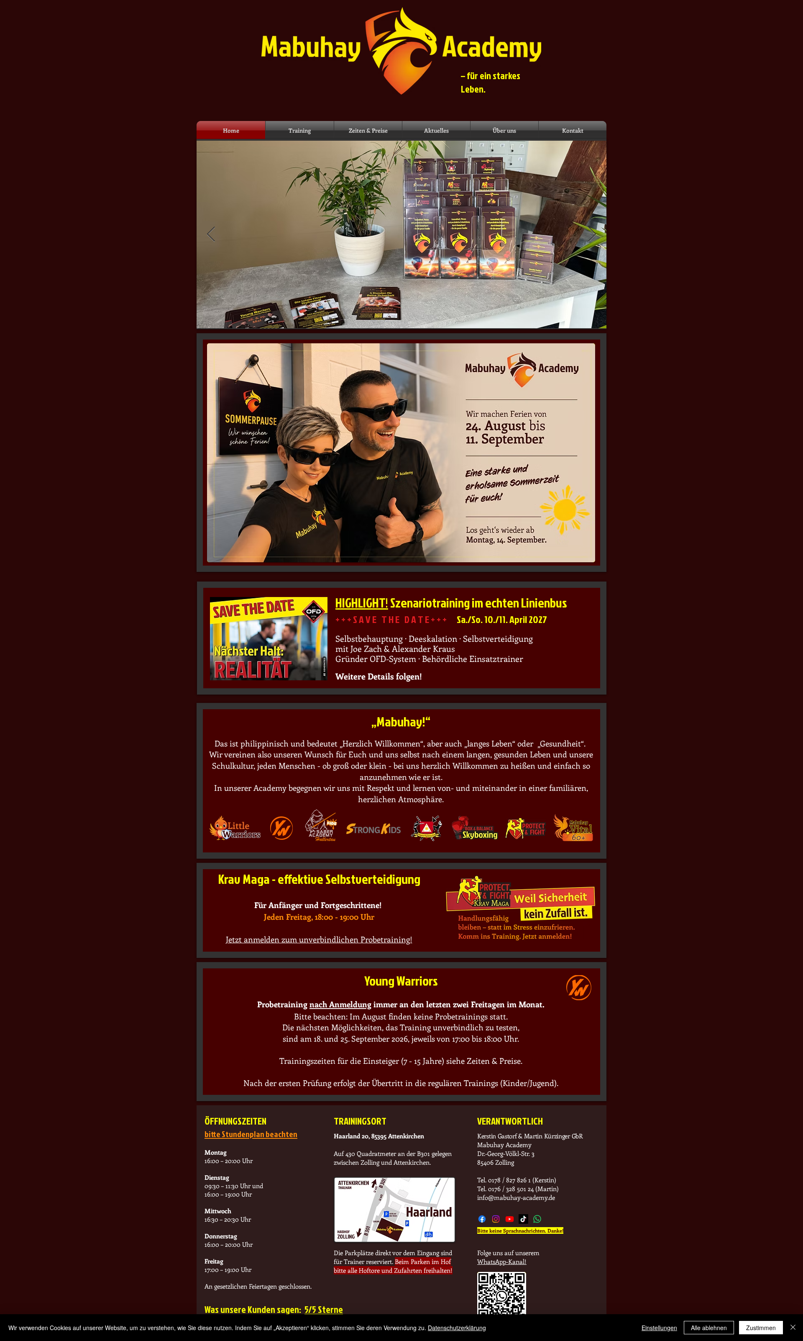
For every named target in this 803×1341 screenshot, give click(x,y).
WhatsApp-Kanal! (502, 1261)
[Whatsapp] (537, 1219)
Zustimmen (761, 1327)
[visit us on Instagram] (496, 1219)
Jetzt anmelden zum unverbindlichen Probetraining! (319, 939)
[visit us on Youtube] (509, 1219)
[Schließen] (793, 1327)
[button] (300, 130)
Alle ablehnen (709, 1327)
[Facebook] (482, 1219)
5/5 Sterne (323, 1309)
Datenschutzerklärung (457, 1327)
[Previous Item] (211, 235)
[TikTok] (523, 1219)
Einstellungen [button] (659, 1327)
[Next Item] (592, 235)
